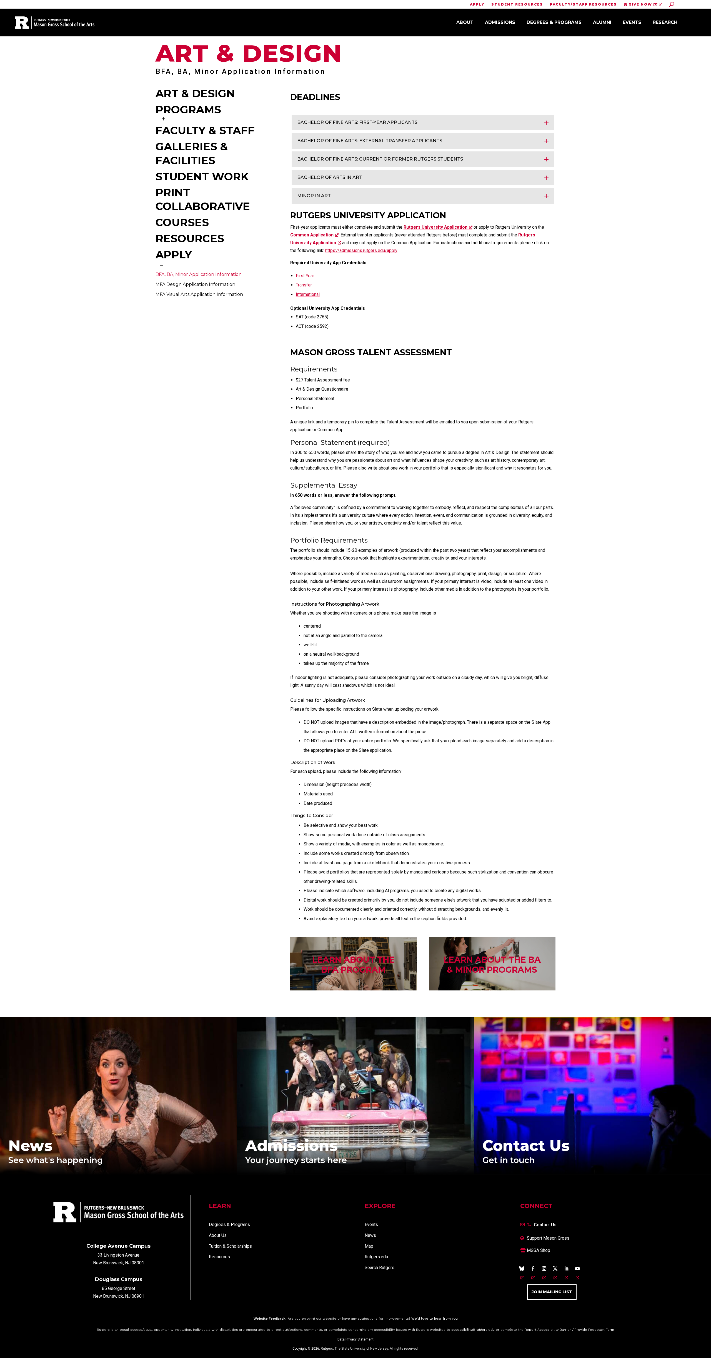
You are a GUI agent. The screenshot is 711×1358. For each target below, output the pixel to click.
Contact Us (545, 1224)
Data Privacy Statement (355, 1339)
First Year (305, 275)
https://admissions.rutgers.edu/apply (361, 250)
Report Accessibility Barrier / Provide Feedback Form (569, 1330)
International (308, 294)
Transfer (304, 285)
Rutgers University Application (435, 227)
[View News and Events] (118, 1173)
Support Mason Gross (548, 1238)
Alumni (602, 22)
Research (665, 22)
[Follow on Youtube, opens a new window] (577, 1268)
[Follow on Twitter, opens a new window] (555, 1268)
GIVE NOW (640, 4)
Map (369, 1246)
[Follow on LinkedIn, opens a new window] (566, 1268)
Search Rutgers (379, 1267)
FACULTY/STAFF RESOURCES (583, 4)
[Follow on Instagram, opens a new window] (544, 1268)
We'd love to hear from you (434, 1318)
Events (632, 22)
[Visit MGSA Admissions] (355, 1173)
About (465, 22)
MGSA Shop (538, 1250)
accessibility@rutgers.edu (473, 1330)
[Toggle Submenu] (163, 118)
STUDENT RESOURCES (517, 4)
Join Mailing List (552, 1291)
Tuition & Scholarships (230, 1246)
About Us (218, 1235)
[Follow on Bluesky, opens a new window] (521, 1268)
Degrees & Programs (554, 22)
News (370, 1235)
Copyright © (305, 1348)
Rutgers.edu (376, 1256)
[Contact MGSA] (592, 1173)
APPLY (477, 4)
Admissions (500, 22)
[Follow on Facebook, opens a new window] (533, 1268)
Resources (219, 1256)
